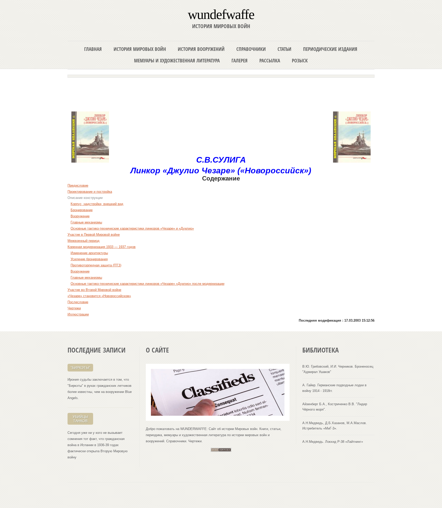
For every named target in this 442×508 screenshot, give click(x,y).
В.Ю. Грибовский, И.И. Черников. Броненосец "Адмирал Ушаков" (337, 369)
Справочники (251, 49)
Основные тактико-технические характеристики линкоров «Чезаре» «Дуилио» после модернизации (147, 284)
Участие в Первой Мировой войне (94, 234)
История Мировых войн (140, 49)
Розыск (300, 60)
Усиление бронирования (89, 259)
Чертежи (74, 308)
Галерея (239, 60)
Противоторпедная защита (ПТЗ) (96, 265)
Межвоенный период (84, 241)
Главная (93, 49)
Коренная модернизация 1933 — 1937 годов (102, 247)
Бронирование (82, 210)
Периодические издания (330, 49)
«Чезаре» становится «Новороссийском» (99, 296)
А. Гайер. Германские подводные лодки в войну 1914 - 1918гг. (334, 387)
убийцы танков (80, 419)
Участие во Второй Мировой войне (94, 290)
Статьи (284, 49)
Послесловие (78, 302)
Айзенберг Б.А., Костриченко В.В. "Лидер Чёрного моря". (334, 406)
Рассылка (269, 60)
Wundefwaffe (221, 14)
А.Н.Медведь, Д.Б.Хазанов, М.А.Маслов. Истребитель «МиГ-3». (334, 425)
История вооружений (201, 49)
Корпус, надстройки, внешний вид (97, 204)
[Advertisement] (221, 92)
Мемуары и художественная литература (177, 60)
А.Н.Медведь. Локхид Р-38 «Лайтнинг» (332, 442)
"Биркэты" (80, 368)
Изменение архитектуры (89, 253)
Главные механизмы (86, 222)
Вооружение (80, 216)
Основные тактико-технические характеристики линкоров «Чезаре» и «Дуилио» (132, 228)
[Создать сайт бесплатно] (221, 451)
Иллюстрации (78, 314)
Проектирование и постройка (90, 192)
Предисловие (78, 185)
